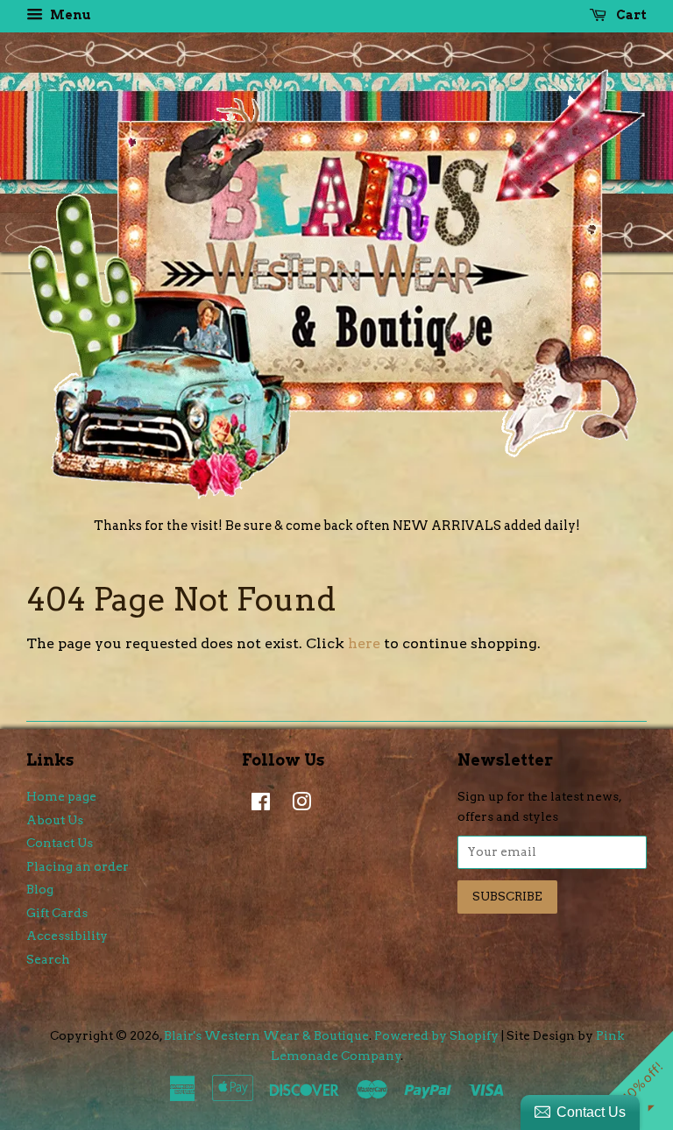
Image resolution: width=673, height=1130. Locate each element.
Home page (61, 796)
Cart (630, 15)
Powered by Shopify (436, 1035)
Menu (69, 15)
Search (48, 959)
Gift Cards (57, 913)
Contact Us (59, 843)
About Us (54, 820)
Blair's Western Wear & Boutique (266, 1035)
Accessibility (67, 936)
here (364, 643)
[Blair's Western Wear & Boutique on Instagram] (297, 805)
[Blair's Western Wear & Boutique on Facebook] (256, 805)
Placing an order (77, 866)
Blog (39, 889)
